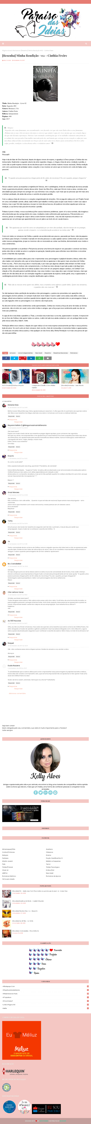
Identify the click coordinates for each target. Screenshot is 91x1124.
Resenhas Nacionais (61, 353)
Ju (9, 541)
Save (22, 359)
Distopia (5, 855)
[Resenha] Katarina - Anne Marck (72, 385)
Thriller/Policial (7, 867)
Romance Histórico (9, 876)
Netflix (45, 1008)
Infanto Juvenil (7, 861)
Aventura (49, 849)
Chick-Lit (5, 870)
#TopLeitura (45, 997)
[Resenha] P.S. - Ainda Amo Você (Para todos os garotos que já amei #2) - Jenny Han (39, 891)
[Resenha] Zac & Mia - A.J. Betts (22, 921)
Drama (48, 855)
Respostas (13, 419)
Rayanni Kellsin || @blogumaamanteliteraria (27, 425)
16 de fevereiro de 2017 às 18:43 (17, 407)
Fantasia (5, 858)
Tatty (10, 521)
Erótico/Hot (50, 870)
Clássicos (49, 852)
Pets (3, 864)
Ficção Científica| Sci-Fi (54, 858)
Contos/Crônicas (8, 852)
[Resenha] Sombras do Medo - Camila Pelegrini (28, 901)
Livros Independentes (25, 353)
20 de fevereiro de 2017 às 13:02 (18, 566)
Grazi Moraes (13, 492)
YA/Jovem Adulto (8, 879)
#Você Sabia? (45, 1001)
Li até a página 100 (45, 1005)
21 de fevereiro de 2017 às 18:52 (17, 595)
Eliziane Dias (13, 405)
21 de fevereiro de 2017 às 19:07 (17, 623)
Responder (11, 416)
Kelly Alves (7, 60)
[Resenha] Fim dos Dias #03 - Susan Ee (25, 911)
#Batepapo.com (46, 986)
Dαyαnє (11, 456)
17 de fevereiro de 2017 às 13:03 (17, 458)
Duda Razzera (14, 665)
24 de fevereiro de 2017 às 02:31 (18, 646)
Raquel (11, 643)
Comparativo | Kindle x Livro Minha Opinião (43, 386)
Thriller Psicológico (53, 867)
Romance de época (53, 876)
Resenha (48, 353)
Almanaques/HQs (8, 849)
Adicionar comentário (17, 693)
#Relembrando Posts (46, 994)
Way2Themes (44, 1121)
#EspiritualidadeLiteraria (45, 990)
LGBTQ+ (5, 873)
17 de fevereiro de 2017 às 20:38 (18, 495)
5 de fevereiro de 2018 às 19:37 (17, 668)
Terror (48, 864)
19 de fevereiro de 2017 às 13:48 (17, 544)
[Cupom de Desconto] (21, 1059)
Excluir (18, 416)
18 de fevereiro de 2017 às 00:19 (18, 523)
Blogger (63, 1121)
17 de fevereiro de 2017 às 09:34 (18, 428)
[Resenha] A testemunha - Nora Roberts (25, 931)
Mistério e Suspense (53, 861)
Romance (16, 50)
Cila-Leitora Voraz (16, 592)
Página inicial (7, 50)
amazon (13, 353)
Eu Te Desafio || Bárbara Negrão (13, 385)
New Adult (38, 353)
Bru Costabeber (14, 564)
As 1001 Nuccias (14, 621)
